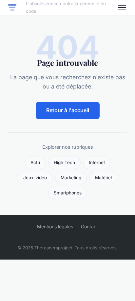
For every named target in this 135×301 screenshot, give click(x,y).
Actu (35, 162)
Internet (97, 162)
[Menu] (121, 7)
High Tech (64, 162)
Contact (89, 226)
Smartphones (68, 192)
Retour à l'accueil (67, 110)
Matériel (103, 177)
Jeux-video (35, 177)
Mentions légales (55, 226)
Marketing (71, 177)
